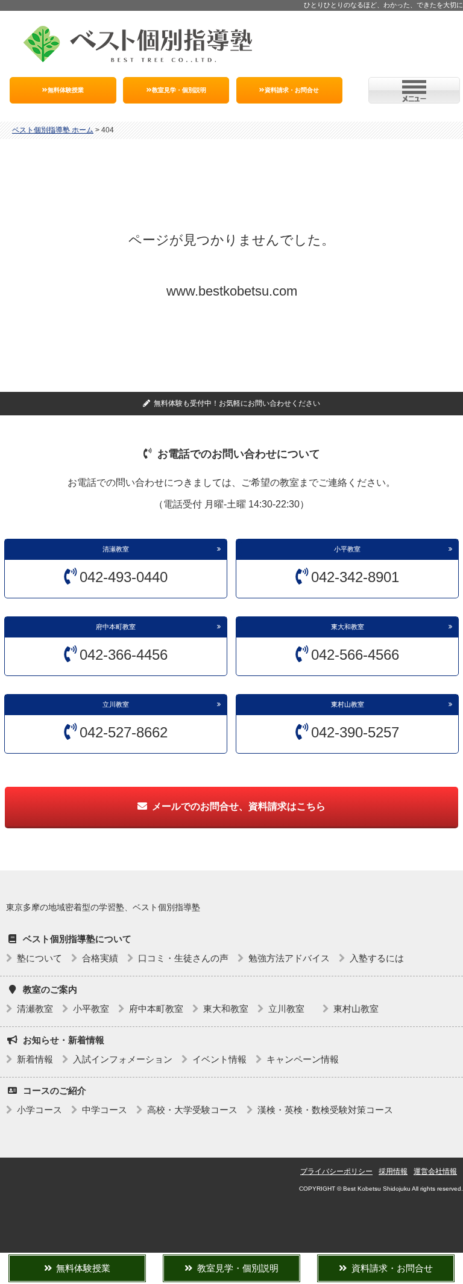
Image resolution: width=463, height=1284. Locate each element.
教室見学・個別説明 (179, 90)
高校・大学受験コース (192, 1110)
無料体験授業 (66, 90)
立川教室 (119, 704)
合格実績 (100, 958)
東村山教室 (347, 704)
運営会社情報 (435, 1171)
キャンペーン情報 (302, 1059)
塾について (39, 958)
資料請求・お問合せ (292, 90)
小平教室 (347, 549)
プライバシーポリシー (336, 1171)
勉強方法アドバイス (289, 958)
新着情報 (35, 1059)
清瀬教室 (115, 549)
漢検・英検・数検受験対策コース (325, 1110)
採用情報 (393, 1171)
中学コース (104, 1110)
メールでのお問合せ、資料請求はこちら (239, 806)
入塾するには (377, 958)
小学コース (39, 1110)
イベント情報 (219, 1059)
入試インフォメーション (122, 1059)
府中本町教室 (116, 626)
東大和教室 (347, 626)
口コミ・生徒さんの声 (183, 958)
